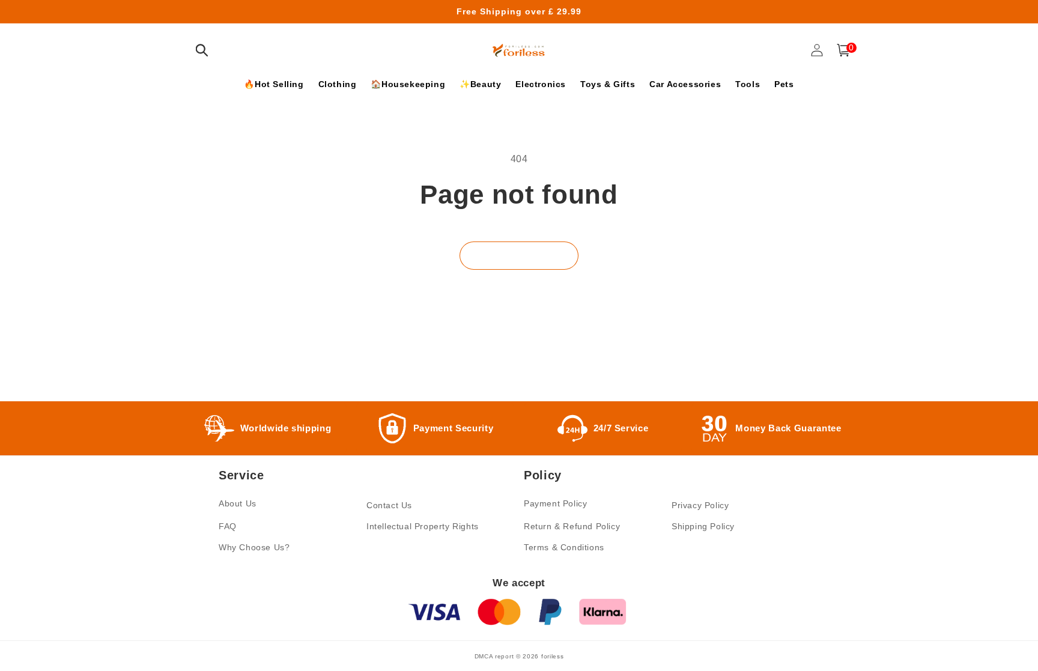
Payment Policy (555, 503)
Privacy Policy (700, 505)
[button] (202, 50)
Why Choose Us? (254, 547)
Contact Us (389, 505)
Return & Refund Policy (572, 526)
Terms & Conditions (564, 547)
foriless (552, 656)
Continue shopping (519, 255)
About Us (237, 503)
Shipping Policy (703, 526)
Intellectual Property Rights (422, 526)
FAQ (228, 526)
